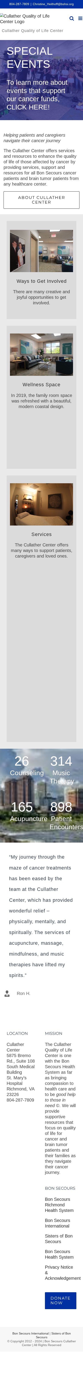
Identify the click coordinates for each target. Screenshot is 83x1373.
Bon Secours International (31, 1333)
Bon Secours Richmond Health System (59, 1205)
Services (41, 534)
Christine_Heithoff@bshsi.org (53, 4)
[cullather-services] (41, 485)
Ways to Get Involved (42, 281)
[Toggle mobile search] (71, 18)
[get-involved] (41, 232)
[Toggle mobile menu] (80, 18)
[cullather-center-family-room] (41, 335)
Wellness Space (41, 384)
